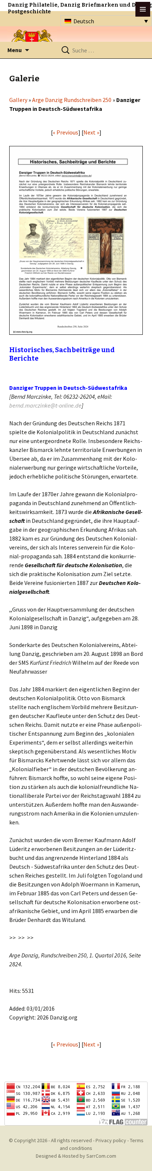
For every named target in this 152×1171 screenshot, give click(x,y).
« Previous (65, 132)
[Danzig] (32, 41)
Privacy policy (111, 1140)
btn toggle (142, 9)
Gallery (18, 99)
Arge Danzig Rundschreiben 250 (71, 99)
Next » (91, 132)
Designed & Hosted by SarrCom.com (76, 1156)
